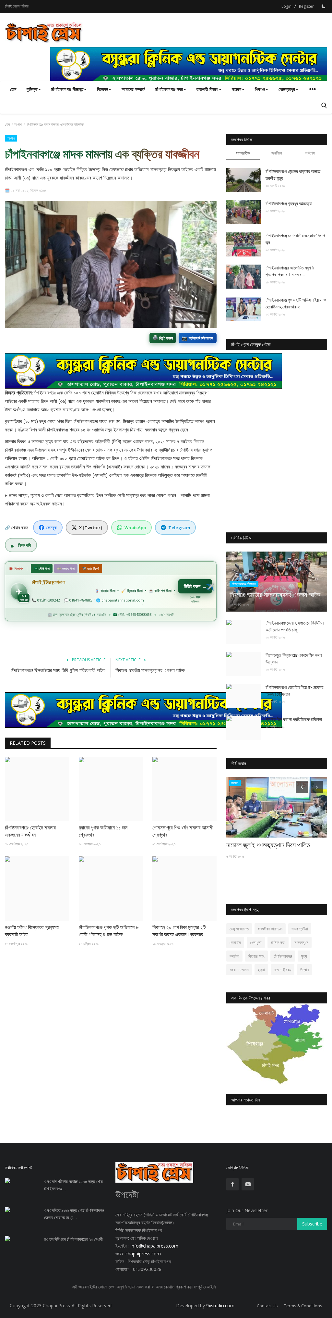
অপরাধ (18, 124)
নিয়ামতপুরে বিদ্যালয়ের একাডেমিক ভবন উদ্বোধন (294, 659)
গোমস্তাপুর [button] (287, 89)
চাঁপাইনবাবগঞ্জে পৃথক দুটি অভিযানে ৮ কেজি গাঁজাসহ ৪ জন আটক (108, 931)
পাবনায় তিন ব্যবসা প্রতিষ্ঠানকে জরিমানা (294, 719)
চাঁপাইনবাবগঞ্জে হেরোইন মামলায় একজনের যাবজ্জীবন (30, 831)
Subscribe (312, 1224)
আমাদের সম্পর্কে (133, 89)
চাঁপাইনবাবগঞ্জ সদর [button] (169, 89)
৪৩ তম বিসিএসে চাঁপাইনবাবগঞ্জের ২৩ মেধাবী (73, 1239)
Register (306, 6)
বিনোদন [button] (102, 89)
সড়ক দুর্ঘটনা (299, 929)
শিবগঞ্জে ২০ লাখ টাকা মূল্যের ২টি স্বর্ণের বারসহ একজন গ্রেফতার (179, 931)
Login (286, 6)
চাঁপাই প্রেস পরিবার (17, 6)
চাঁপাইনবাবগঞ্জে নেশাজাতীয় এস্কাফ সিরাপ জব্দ (295, 239)
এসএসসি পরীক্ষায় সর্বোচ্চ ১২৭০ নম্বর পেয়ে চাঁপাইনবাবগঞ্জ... (73, 1185)
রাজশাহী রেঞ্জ (282, 970)
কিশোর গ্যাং (256, 956)
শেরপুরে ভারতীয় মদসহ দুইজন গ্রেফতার (266, 845)
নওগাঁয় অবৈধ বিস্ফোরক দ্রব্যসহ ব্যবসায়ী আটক (32, 931)
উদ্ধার (304, 970)
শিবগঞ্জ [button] (260, 89)
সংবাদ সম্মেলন (239, 970)
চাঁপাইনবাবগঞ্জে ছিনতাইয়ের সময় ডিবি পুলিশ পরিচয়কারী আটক (58, 670)
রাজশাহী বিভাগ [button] (207, 89)
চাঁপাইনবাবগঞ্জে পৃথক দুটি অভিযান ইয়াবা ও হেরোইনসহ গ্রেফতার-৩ (296, 303)
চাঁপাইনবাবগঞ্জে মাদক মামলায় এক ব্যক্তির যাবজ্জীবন (102, 154)
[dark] (323, 6)
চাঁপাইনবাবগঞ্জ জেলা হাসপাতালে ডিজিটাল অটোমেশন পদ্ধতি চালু (295, 626)
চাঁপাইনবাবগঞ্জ (283, 956)
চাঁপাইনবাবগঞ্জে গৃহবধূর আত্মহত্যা (289, 203)
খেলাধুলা (256, 942)
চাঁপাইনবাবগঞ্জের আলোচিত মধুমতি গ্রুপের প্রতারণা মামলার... (290, 271)
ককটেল (234, 956)
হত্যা (261, 970)
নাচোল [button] (236, 89)
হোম (13, 89)
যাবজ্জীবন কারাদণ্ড (270, 929)
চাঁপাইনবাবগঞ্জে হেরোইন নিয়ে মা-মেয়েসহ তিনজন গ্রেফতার (294, 691)
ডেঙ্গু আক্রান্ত (239, 929)
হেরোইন (235, 942)
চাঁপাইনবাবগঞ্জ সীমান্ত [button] (67, 89)
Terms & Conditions (303, 1306)
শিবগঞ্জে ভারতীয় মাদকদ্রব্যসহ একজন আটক (150, 670)
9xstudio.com (220, 1305)
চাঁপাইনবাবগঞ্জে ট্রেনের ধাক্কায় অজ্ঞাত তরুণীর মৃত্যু (293, 175)
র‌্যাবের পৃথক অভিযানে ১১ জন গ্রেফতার (103, 831)
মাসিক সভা (278, 942)
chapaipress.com (142, 1253)
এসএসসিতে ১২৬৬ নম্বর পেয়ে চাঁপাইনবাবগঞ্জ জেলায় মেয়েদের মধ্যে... (74, 1214)
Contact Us (267, 1306)
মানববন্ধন (301, 942)
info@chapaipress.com (154, 1246)
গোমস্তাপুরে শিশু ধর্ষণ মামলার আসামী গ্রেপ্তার (182, 831)
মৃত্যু (304, 956)
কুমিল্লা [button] (32, 89)
